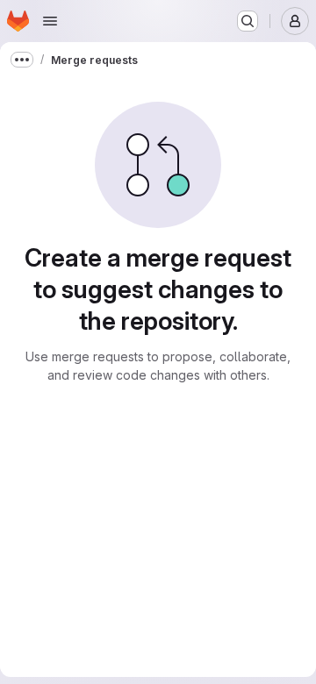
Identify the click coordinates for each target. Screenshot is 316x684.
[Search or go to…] (247, 21)
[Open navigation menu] (50, 21)
